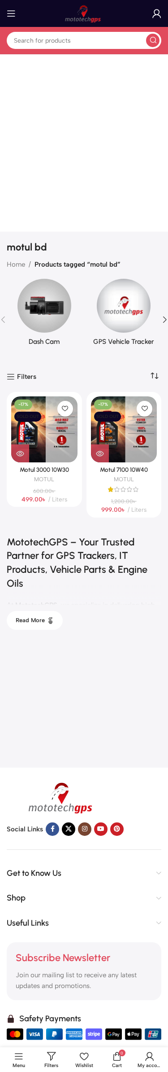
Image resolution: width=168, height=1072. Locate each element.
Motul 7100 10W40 (124, 469)
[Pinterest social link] (117, 829)
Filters (26, 377)
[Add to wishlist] (65, 409)
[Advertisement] (84, 143)
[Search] (152, 40)
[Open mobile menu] (11, 13)
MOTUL (44, 479)
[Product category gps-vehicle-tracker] (124, 315)
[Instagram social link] (84, 829)
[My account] (157, 13)
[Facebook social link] (52, 829)
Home (16, 264)
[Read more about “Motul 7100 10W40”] (100, 453)
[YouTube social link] (101, 829)
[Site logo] (84, 13)
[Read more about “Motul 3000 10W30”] (20, 453)
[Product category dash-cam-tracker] (44, 315)
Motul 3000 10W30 (44, 469)
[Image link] (63, 797)
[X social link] (68, 829)
